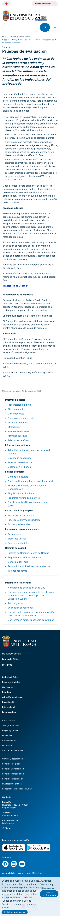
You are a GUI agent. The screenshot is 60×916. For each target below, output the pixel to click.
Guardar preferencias (49, 893)
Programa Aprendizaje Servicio (24, 497)
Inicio (4, 36)
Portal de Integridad (11, 764)
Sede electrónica (10, 677)
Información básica (15, 399)
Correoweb (7, 687)
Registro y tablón (10, 730)
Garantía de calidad (15, 548)
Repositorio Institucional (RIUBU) (17, 789)
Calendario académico (20, 458)
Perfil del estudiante (18, 422)
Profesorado (14, 534)
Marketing (47, 884)
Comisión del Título (18, 561)
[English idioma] (6, 3)
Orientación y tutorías (19, 466)
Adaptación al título (18, 440)
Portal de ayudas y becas (21, 515)
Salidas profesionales (19, 524)
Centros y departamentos (14, 759)
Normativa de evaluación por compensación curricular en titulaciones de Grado (31, 614)
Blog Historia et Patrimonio (22, 493)
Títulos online (24, 36)
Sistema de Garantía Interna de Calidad (28, 553)
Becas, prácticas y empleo (19, 510)
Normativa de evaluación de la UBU (26, 587)
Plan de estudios (16, 409)
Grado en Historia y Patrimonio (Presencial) (31, 481)
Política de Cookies (14, 912)
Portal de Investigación (12, 779)
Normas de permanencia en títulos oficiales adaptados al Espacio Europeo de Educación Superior (31, 595)
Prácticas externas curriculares (24, 519)
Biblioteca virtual (17, 538)
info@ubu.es (8, 823)
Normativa (7, 745)
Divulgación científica (12, 784)
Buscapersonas (11, 653)
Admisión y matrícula (12, 697)
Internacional (8, 707)
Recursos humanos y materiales (22, 529)
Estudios (12, 36)
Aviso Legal (24, 873)
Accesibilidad (9, 873)
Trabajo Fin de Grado (19, 431)
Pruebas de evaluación (20, 462)
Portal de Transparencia (13, 774)
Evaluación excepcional (20, 607)
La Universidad (9, 712)
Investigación (8, 702)
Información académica (45, 40)
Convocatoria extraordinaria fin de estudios (31, 619)
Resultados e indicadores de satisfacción (29, 566)
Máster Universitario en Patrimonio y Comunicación (27, 487)
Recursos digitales (11, 682)
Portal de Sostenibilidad (13, 769)
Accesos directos (42, 3)
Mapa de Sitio (10, 659)
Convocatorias (8, 720)
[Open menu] (55, 27)
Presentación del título (20, 404)
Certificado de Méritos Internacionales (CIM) (28, 504)
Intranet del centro (17, 570)
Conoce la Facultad (18, 476)
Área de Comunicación (12, 750)
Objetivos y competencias (21, 418)
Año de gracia (15, 603)
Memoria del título (17, 435)
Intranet (7, 664)
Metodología (14, 427)
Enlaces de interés (14, 471)
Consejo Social (8, 740)
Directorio (37, 873)
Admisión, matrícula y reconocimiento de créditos (29, 452)
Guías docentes (16, 413)
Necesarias (48, 888)
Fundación (7, 735)
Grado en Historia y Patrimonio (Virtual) (17, 40)
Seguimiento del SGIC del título (24, 557)
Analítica (46, 880)
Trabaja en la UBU (10, 725)
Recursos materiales (18, 543)
